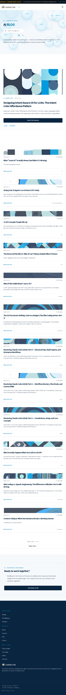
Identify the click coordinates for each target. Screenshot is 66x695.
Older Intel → (33, 546)
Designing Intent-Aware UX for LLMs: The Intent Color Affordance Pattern (30, 104)
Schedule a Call (33, 588)
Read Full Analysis (33, 120)
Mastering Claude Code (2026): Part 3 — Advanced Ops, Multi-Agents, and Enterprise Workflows (32, 351)
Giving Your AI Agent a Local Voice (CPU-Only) (21, 190)
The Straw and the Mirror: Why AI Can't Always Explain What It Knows (30, 254)
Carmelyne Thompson (13, 687)
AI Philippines (6, 618)
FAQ (3, 637)
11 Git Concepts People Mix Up (15, 222)
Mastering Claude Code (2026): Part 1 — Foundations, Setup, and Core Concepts (31, 419)
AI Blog (4, 615)
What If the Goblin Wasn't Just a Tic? (18, 283)
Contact (4, 633)
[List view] (22, 35)
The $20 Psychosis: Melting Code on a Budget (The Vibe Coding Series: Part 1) (33, 316)
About (4, 630)
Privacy (4, 640)
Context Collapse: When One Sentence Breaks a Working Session (29, 518)
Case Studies (6, 648)
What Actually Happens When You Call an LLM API (23, 452)
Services (4, 659)
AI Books (4, 622)
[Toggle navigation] (62, 7)
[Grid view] (19, 35)
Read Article (8, 171)
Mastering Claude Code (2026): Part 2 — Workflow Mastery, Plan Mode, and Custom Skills (33, 385)
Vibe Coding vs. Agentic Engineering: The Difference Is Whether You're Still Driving (32, 485)
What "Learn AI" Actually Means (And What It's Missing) (25, 160)
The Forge (5, 652)
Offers (4, 656)
